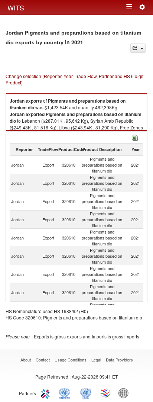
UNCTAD (66, 392)
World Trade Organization (105, 392)
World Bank (125, 392)
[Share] (138, 48)
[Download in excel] (135, 137)
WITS (15, 7)
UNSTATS (85, 392)
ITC (46, 392)
